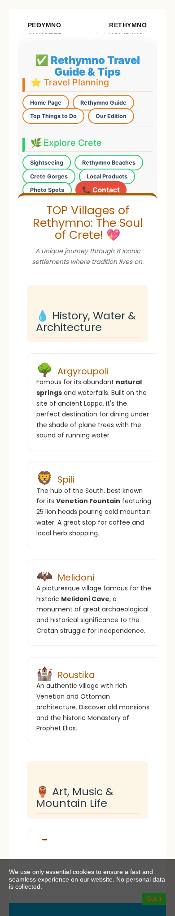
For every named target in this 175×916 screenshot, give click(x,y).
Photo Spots (47, 190)
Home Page (45, 102)
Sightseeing (46, 162)
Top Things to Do (53, 116)
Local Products (107, 176)
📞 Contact (101, 190)
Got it (154, 898)
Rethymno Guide (103, 102)
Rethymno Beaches (109, 162)
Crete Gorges (49, 176)
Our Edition (111, 116)
